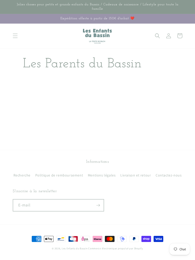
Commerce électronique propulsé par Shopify (115, 248)
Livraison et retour (135, 175)
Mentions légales (102, 175)
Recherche (21, 175)
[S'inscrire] (98, 205)
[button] (15, 35)
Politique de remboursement (59, 175)
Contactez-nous (169, 175)
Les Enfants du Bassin (75, 248)
